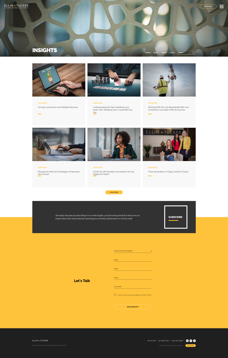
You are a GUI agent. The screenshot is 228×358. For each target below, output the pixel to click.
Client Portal (190, 345)
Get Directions (163, 340)
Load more (114, 192)
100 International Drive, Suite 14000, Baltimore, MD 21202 (49, 345)
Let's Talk (208, 6)
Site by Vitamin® (178, 345)
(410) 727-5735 (151, 340)
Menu (222, 6)
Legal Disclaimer (177, 340)
